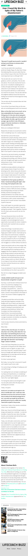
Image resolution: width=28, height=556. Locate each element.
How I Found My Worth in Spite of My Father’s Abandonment (14, 495)
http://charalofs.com (12, 484)
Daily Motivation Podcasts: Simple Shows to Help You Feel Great (15, 520)
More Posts (6, 488)
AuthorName (5, 36)
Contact (13, 549)
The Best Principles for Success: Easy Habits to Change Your (16, 530)
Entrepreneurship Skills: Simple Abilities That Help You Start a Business (16, 509)
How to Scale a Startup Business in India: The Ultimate (17, 525)
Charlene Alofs (11, 465)
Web (2, 488)
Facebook (23, 484)
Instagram (6, 486)
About (8, 549)
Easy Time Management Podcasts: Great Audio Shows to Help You (16, 515)
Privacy (19, 549)
